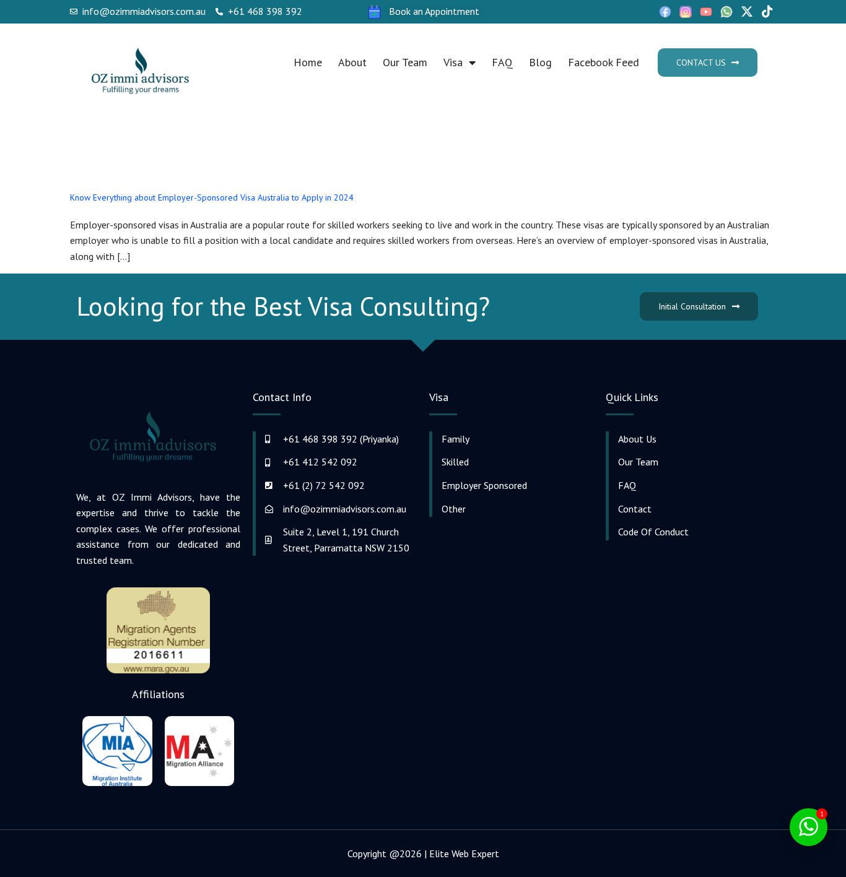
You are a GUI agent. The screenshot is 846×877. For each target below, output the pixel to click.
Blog (540, 62)
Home (308, 62)
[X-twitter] (747, 11)
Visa (453, 62)
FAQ (502, 62)
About (352, 62)
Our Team (405, 62)
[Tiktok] (767, 11)
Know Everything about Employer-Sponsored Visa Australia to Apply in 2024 (212, 197)
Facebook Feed (603, 62)
